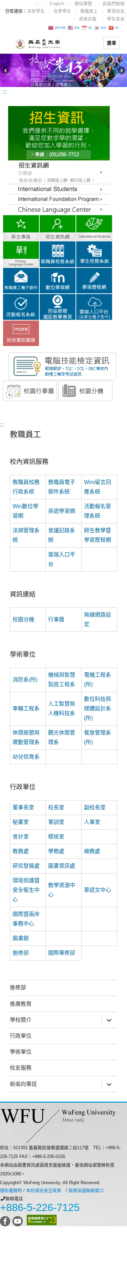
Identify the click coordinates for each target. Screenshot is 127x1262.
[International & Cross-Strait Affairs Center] (94, 227)
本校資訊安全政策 (43, 1190)
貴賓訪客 (88, 18)
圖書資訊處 (61, 866)
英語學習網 (61, 511)
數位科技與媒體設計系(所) (97, 708)
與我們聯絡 (114, 3)
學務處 (56, 851)
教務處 (21, 851)
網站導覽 (83, 3)
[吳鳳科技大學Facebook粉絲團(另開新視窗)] (5, 1219)
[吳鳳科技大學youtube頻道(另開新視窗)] (18, 1219)
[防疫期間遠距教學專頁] (57, 306)
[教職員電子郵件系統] (21, 280)
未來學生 (36, 11)
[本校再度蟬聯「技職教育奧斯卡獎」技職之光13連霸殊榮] (63, 70)
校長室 (56, 807)
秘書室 (21, 822)
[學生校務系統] (94, 254)
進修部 (21, 953)
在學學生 (62, 11)
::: (37, 3)
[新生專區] (21, 227)
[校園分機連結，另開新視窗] (85, 390)
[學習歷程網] (94, 280)
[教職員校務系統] (57, 254)
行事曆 (56, 619)
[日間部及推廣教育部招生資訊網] (59, 172)
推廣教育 (20, 1004)
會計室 (21, 837)
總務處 (92, 851)
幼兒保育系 (26, 757)
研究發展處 (26, 866)
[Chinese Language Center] (59, 199)
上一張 (4, 70)
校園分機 (23, 619)
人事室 (92, 822)
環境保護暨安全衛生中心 (26, 890)
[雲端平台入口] (94, 306)
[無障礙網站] (42, 1219)
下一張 (122, 70)
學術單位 (20, 1052)
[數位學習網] (57, 280)
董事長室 (23, 807)
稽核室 (56, 837)
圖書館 (21, 938)
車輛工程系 (26, 708)
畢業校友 (116, 11)
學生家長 (116, 18)
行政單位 (20, 1036)
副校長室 (95, 807)
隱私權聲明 (11, 1190)
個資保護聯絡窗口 (86, 1190)
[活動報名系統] (21, 306)
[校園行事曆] (30, 390)
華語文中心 (97, 890)
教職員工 (89, 11)
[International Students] (59, 189)
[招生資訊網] (57, 227)
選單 (111, 43)
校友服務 (20, 1068)
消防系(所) (25, 679)
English (56, 3)
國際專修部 (61, 953)
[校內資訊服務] (21, 332)
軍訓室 (56, 822)
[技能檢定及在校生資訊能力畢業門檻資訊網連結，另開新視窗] (62, 366)
